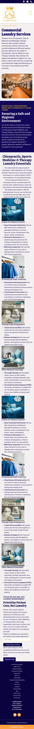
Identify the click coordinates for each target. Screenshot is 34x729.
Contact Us (17, 684)
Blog (17, 691)
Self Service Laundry (17, 664)
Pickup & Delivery (17, 669)
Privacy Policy (17, 695)
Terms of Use (17, 693)
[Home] (10, 13)
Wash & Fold (17, 666)
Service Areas (17, 689)
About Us (17, 675)
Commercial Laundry (17, 671)
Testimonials (17, 677)
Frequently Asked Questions (17, 680)
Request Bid (17, 673)
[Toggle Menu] (30, 13)
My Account (17, 697)
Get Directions (18, 709)
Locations (17, 686)
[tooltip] (24, 1)
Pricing (17, 682)
